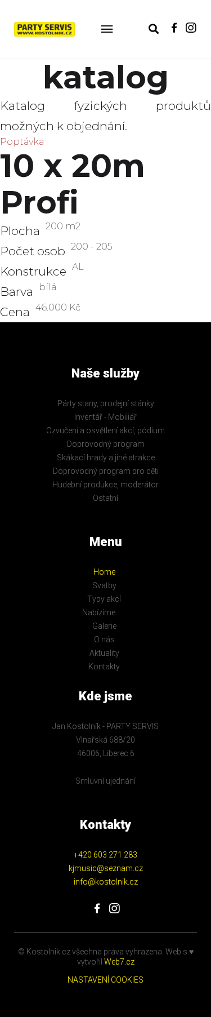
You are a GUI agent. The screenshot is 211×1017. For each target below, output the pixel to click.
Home (104, 571)
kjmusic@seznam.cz (106, 868)
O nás (104, 639)
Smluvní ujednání (105, 780)
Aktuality (104, 653)
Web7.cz (118, 961)
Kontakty (104, 666)
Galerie (104, 625)
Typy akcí (104, 598)
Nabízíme (98, 612)
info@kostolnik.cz (106, 881)
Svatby (104, 585)
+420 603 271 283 (105, 854)
